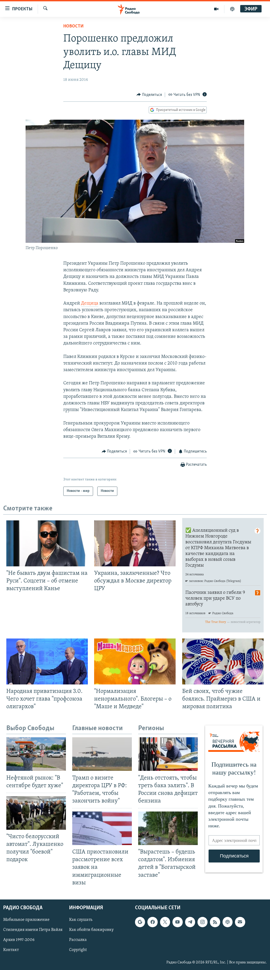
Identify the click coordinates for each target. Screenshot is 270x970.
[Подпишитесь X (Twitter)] (165, 922)
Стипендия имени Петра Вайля (32, 930)
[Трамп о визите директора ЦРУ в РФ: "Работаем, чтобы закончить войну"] (102, 754)
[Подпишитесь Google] (140, 922)
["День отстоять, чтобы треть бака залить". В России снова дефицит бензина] (168, 754)
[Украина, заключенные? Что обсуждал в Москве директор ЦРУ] (135, 543)
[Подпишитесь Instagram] (202, 922)
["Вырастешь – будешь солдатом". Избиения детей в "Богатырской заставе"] (168, 828)
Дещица (89, 303)
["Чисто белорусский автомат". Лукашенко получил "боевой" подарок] (36, 813)
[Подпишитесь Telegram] (190, 922)
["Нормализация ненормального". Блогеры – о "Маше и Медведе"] (135, 661)
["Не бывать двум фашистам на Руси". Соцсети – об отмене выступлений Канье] (47, 543)
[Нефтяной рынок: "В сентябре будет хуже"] (36, 754)
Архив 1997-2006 (19, 940)
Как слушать (80, 920)
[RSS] (215, 922)
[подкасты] (232, 9)
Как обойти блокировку (91, 930)
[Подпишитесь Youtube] (177, 922)
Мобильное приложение (26, 920)
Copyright (78, 950)
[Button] (149, 94)
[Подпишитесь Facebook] (152, 922)
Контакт (11, 950)
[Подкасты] (228, 922)
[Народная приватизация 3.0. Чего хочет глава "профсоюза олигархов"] (47, 661)
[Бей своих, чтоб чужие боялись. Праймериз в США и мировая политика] (223, 661)
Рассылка (78, 940)
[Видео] (216, 9)
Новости (73, 26)
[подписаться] (240, 922)
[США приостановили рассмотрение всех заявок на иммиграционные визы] (102, 828)
